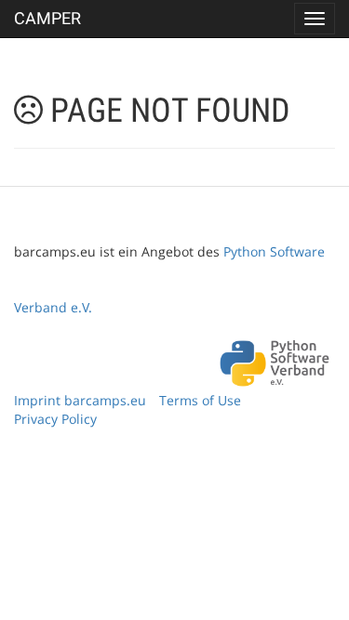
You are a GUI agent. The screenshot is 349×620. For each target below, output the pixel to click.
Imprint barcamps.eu (80, 400)
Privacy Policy (55, 419)
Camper (47, 18)
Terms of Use (200, 400)
